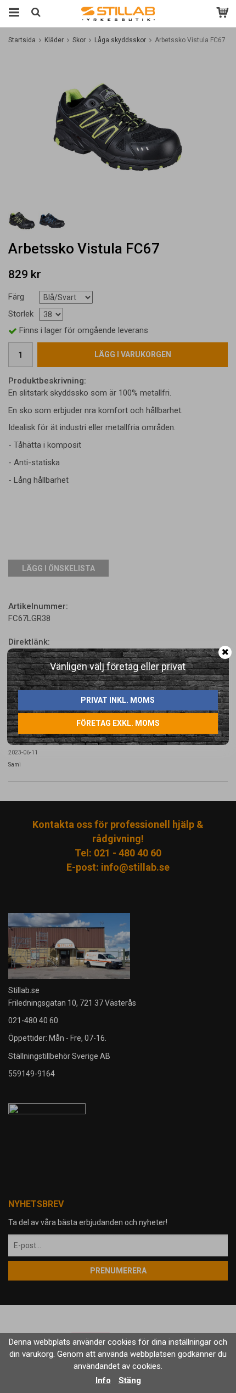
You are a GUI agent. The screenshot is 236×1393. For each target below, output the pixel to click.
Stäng (130, 1380)
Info (103, 1380)
